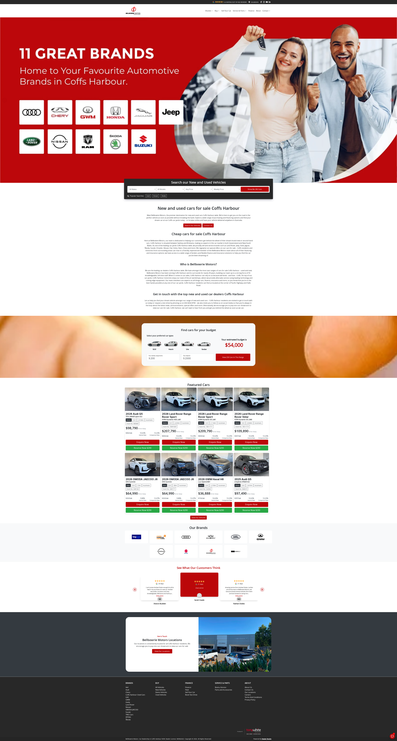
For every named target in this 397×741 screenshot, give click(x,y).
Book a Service (220, 687)
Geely (128, 702)
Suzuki (128, 712)
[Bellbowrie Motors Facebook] (261, 2)
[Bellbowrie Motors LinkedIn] (270, 2)
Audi (148, 196)
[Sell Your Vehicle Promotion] (198, 100)
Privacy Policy (250, 700)
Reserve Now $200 (142, 448)
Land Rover (130, 705)
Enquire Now (142, 442)
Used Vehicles (160, 695)
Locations (254, 2)
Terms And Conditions (253, 697)
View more (159, 596)
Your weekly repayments (156, 355)
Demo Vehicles (161, 692)
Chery (128, 692)
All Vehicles (159, 687)
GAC (127, 697)
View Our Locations (162, 651)
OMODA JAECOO (132, 710)
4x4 (127, 687)
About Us (248, 687)
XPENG (128, 717)
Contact (265, 11)
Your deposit (186, 355)
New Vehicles (160, 690)
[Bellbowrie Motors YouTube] (267, 2)
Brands (208, 11)
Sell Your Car (226, 11)
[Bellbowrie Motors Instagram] (264, 2)
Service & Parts (239, 11)
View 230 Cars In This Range (233, 357)
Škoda (128, 719)
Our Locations (250, 692)
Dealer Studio (266, 739)
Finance (251, 11)
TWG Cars (129, 714)
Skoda (164, 196)
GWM (128, 700)
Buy (216, 11)
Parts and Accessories (223, 690)
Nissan (155, 196)
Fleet (187, 690)
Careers (248, 695)
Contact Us (208, 225)
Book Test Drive (191, 695)
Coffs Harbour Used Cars (135, 695)
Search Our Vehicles (192, 225)
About (258, 11)
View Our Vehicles (198, 517)
